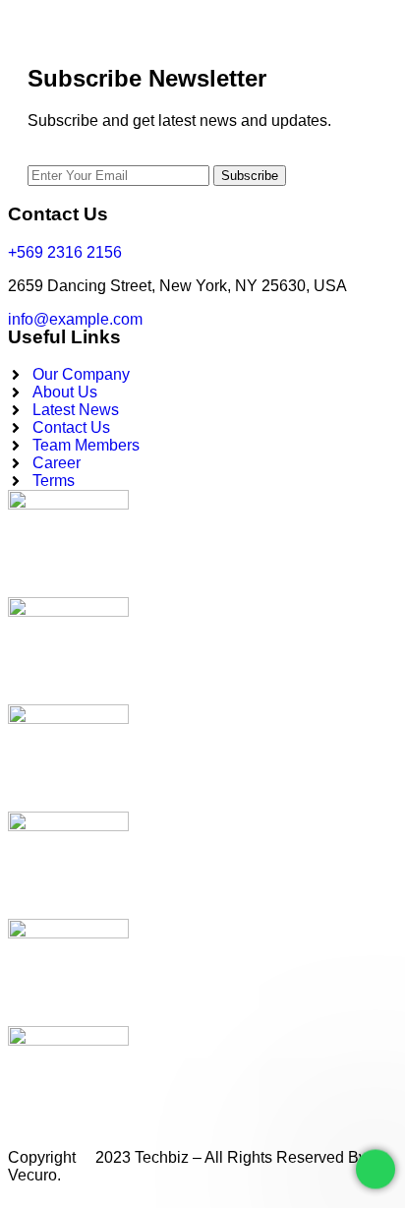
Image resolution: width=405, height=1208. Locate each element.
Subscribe (249, 175)
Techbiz (162, 1157)
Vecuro (32, 1175)
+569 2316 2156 (65, 252)
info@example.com (75, 319)
